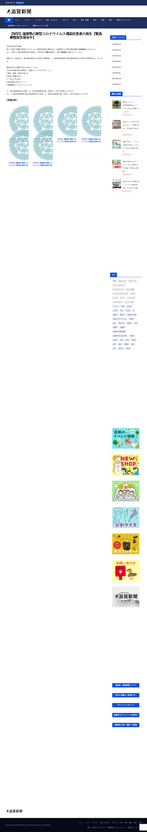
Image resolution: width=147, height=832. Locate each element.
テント (122, 298)
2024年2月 (116, 56)
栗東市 (129, 323)
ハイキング (131, 298)
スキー (133, 294)
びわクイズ (122, 281)
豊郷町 (126, 344)
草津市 (133, 340)
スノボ (115, 298)
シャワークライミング (120, 294)
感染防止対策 (131, 315)
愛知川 (122, 315)
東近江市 (122, 323)
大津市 (115, 310)
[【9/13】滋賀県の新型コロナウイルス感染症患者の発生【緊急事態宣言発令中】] (66, 115)
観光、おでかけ (51, 20)
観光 (120, 344)
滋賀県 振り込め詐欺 (120, 336)
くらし (17, 20)
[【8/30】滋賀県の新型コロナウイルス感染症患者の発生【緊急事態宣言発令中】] (18, 115)
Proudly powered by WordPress (16, 825)
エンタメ (38, 20)
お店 (74, 20)
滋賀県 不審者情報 (119, 331)
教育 (94, 20)
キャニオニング (118, 289)
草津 (127, 340)
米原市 (115, 340)
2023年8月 (116, 61)
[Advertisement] (125, 235)
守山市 (128, 310)
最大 (114, 323)
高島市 (128, 348)
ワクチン (116, 306)
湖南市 (115, 327)
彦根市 (115, 315)
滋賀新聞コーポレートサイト (18, 26)
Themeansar (46, 825)
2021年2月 (116, 73)
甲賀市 (132, 336)
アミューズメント (119, 285)
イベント (27, 20)
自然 (121, 340)
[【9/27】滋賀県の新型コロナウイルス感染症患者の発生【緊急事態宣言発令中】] (42, 139)
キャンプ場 (130, 289)
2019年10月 (117, 78)
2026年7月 (116, 44)
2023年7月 (116, 67)
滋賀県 (122, 327)
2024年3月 (116, 50)
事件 (110, 20)
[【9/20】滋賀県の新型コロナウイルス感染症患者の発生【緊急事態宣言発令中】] (91, 115)
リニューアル (129, 302)
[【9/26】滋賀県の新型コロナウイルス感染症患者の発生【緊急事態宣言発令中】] (18, 139)
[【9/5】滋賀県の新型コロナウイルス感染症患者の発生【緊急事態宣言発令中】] (42, 115)
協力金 (129, 306)
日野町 (131, 319)
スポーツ (65, 20)
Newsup (36, 825)
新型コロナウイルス (124, 20)
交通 (102, 20)
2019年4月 (116, 84)
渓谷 (135, 323)
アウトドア (132, 281)
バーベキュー (117, 302)
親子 (114, 344)
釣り (114, 348)
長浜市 (121, 348)
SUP (114, 281)
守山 (121, 310)
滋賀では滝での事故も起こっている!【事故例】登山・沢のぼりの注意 (131, 184)
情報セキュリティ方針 (40, 26)
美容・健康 (85, 20)
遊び (132, 344)
